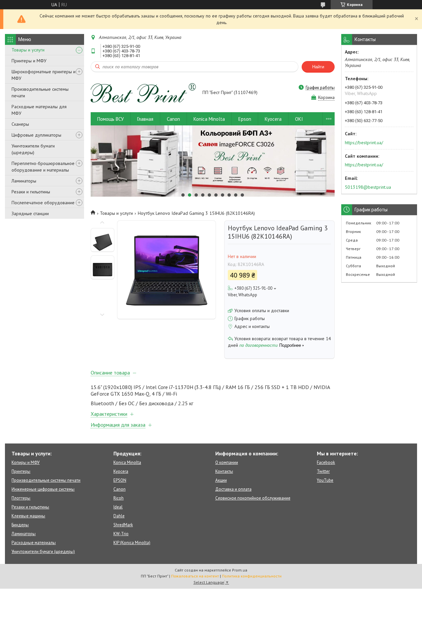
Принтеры (21, 471)
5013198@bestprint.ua (368, 187)
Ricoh (118, 498)
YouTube (325, 480)
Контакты (224, 471)
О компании (226, 462)
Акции (221, 480)
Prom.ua (239, 570)
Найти (318, 66)
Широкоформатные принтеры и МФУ (43, 75)
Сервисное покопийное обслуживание (252, 498)
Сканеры (20, 124)
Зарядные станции (30, 213)
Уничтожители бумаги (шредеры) (33, 149)
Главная (145, 118)
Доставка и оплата (233, 489)
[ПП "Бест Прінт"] (143, 93)
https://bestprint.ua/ (364, 143)
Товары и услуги (28, 50)
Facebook (326, 462)
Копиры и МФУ (26, 462)
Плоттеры (21, 498)
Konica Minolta (209, 118)
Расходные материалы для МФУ (39, 110)
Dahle (119, 516)
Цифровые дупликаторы (36, 135)
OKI (299, 118)
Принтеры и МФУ (29, 61)
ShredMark (123, 525)
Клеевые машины (28, 516)
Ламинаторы (24, 181)
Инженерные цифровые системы (43, 489)
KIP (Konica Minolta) (131, 542)
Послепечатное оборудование (43, 203)
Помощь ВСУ (110, 118)
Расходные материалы (34, 542)
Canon (173, 118)
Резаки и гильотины (31, 192)
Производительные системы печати (40, 92)
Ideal (118, 507)
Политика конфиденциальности (252, 575)
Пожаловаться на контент (195, 575)
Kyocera (273, 118)
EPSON (119, 480)
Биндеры (20, 525)
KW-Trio (121, 534)
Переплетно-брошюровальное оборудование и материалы (43, 166)
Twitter (323, 471)
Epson (244, 118)
